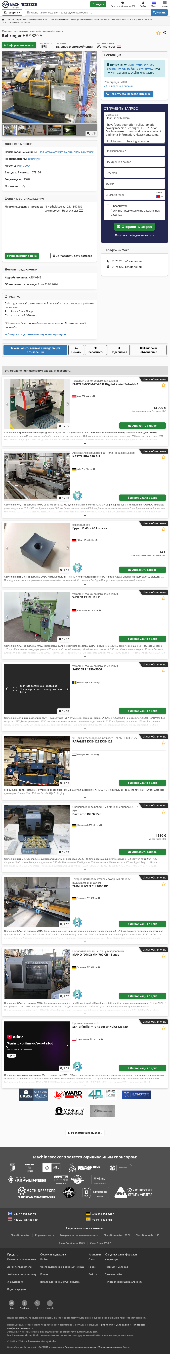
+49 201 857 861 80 (26, 1220)
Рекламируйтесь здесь (86, 1133)
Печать (76, 352)
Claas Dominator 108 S (72, 1243)
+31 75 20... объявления (126, 261)
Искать (161, 12)
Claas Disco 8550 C (100, 1243)
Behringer (34, 159)
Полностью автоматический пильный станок (66, 152)
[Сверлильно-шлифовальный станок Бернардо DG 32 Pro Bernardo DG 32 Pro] (37, 830)
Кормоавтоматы (44, 1235)
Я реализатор (119, 206)
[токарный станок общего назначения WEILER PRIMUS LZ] (37, 617)
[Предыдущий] (5, 94)
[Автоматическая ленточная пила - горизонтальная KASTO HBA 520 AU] (37, 476)
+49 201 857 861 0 (103, 1214)
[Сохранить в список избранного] (158, 33)
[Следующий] (93, 94)
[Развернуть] (85, 443)
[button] (165, 4)
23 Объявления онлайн (118, 86)
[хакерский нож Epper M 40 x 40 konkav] (37, 548)
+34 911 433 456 (102, 1220)
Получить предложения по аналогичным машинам (136, 212)
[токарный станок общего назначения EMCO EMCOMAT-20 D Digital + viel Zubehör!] (37, 404)
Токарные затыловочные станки (79, 1235)
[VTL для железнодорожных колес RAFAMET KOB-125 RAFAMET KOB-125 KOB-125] (37, 761)
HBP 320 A (23, 165)
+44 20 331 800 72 (25, 1214)
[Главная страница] (3, 19)
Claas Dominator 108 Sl (117, 1235)
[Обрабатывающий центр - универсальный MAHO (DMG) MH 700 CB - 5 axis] (37, 974)
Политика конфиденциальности (134, 235)
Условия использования (110, 1347)
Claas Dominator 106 (147, 1235)
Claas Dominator (20, 1235)
